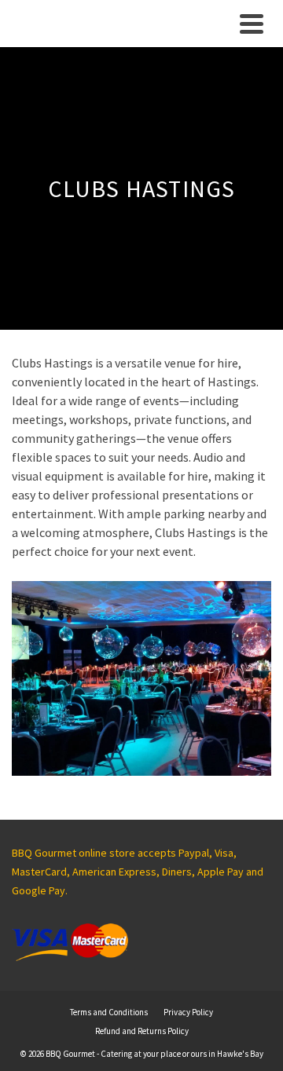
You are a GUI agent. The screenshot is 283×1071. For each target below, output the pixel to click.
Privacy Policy (188, 1012)
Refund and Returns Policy (142, 1030)
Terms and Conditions (109, 1012)
